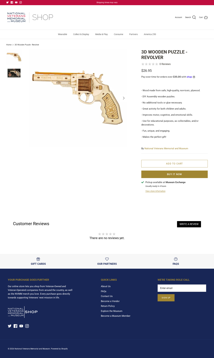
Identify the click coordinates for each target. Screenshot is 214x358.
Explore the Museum (111, 311)
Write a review (189, 224)
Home (8, 45)
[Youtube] (16, 2)
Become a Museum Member (115, 316)
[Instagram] (20, 2)
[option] (77, 98)
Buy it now (174, 174)
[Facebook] (12, 2)
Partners (133, 34)
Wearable (62, 34)
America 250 (150, 34)
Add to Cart (174, 163)
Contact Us (107, 296)
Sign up (166, 298)
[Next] (123, 98)
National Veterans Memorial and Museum (166, 148)
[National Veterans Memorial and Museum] (30, 17)
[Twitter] (7, 2)
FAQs (103, 291)
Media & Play (101, 34)
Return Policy (108, 306)
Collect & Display (81, 34)
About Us (106, 286)
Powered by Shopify (59, 349)
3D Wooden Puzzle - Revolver (27, 45)
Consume (118, 34)
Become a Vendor (110, 301)
